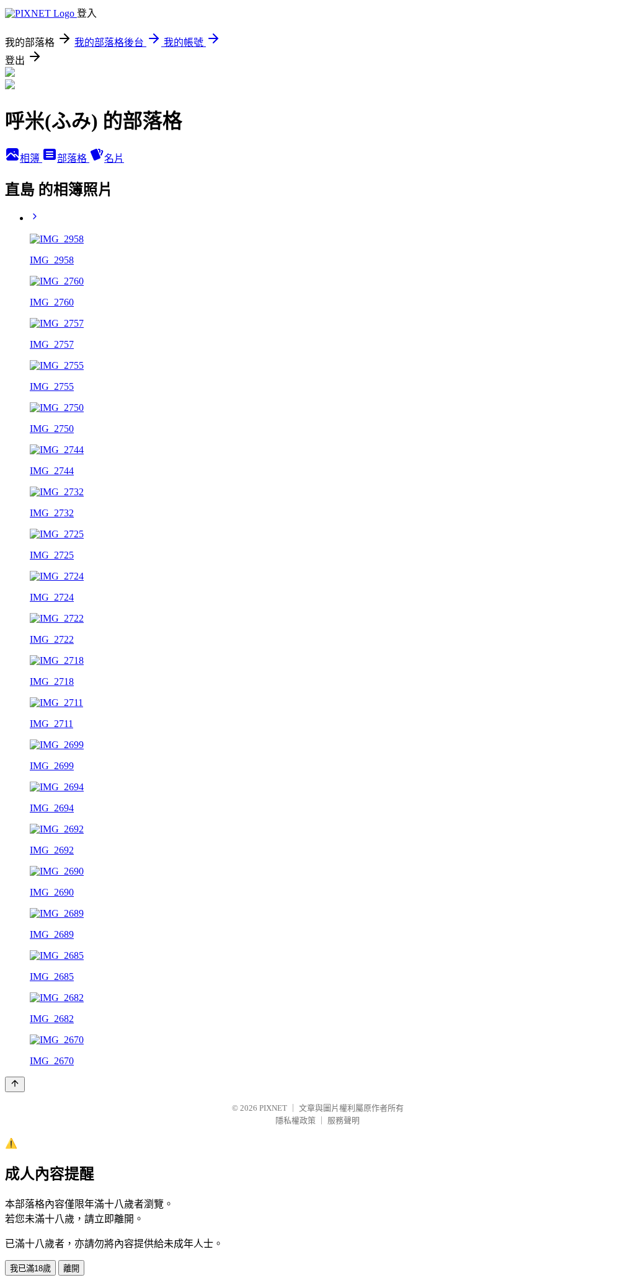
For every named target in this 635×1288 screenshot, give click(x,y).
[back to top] (15, 1084)
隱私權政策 (295, 1120)
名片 (114, 158)
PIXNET (273, 1108)
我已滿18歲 (30, 1268)
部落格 (73, 158)
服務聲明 (343, 1120)
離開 (71, 1268)
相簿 (31, 158)
